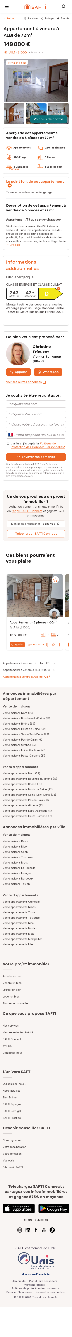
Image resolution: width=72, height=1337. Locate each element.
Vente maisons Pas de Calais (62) (23, 739)
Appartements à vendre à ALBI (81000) (26, 669)
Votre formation (12, 1153)
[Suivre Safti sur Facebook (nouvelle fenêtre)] (36, 1230)
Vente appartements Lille (18, 944)
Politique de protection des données (34, 1288)
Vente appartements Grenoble (21, 901)
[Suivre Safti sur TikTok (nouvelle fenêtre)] (52, 1230)
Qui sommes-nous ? (15, 1083)
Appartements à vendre (17, 663)
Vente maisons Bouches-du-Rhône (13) (26, 718)
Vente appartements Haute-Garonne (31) (27, 816)
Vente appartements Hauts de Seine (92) (28, 789)
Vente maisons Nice (15, 846)
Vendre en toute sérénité (18, 1032)
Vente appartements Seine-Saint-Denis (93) (29, 794)
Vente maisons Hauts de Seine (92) (24, 728)
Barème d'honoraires (19, 1292)
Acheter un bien (12, 976)
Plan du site (19, 1281)
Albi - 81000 (18, 52)
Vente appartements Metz (18, 933)
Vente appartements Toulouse (21, 917)
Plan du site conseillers (43, 1281)
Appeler (21, 372)
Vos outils (8, 1160)
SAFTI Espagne (12, 1104)
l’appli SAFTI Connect (27, 511)
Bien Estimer (10, 1097)
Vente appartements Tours (19, 912)
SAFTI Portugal (12, 1111)
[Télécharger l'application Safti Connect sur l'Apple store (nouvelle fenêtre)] (19, 1208)
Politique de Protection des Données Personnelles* (38, 445)
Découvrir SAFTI (13, 1167)
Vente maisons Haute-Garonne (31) (24, 755)
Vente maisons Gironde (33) (20, 744)
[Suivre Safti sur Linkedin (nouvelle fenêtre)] (28, 1230)
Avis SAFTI (9, 1046)
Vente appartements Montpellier (22, 939)
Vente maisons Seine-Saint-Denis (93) (26, 734)
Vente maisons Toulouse (18, 857)
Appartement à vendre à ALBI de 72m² (26, 676)
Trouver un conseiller (16, 1003)
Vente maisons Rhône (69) (19, 723)
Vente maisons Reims (15, 841)
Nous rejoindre (12, 1140)
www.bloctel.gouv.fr (21, 476)
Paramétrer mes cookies (51, 1292)
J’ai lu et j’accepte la (38, 445)
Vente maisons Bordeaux (18, 878)
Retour (11, 18)
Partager (49, 18)
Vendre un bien (12, 982)
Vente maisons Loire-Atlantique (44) (25, 750)
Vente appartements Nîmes (19, 907)
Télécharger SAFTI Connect (36, 534)
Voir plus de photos (49, 119)
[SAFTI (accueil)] (35, 6)
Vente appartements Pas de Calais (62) (27, 800)
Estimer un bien (12, 989)
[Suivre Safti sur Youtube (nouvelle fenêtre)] (44, 1230)
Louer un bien (11, 996)
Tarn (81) (45, 663)
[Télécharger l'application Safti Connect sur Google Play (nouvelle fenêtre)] (53, 1208)
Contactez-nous (12, 1052)
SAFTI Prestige (12, 1117)
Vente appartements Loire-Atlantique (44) (28, 810)
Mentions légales (34, 1284)
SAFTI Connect (12, 1039)
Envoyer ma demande (38, 457)
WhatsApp (51, 372)
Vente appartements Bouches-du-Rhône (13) (30, 778)
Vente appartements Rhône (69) (22, 784)
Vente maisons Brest (15, 862)
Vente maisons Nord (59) (18, 712)
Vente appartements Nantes (20, 928)
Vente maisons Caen (15, 851)
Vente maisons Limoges (17, 873)
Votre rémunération (14, 1146)
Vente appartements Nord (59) (21, 773)
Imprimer (33, 18)
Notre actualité (11, 1090)
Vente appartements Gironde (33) (23, 805)
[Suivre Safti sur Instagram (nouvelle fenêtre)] (20, 1230)
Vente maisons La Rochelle (19, 867)
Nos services (11, 1025)
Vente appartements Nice (18, 923)
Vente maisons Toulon (16, 883)
